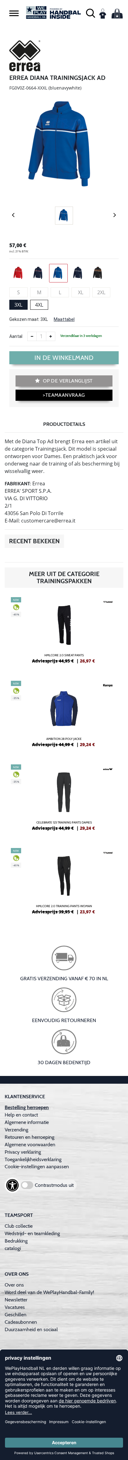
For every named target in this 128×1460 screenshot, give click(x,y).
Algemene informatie (27, 1122)
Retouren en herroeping (29, 1137)
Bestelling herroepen (27, 1107)
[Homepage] (53, 12)
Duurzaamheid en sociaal (31, 1329)
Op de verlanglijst (67, 381)
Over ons (14, 1285)
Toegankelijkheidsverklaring (33, 1159)
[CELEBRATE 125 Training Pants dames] (64, 800)
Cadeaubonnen (21, 1322)
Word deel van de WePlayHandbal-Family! (49, 1292)
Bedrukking (16, 1241)
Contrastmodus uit (54, 1185)
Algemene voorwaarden (30, 1144)
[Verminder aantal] (32, 336)
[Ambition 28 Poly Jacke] (64, 716)
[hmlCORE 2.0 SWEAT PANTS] (64, 632)
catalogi (13, 1248)
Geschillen (15, 1315)
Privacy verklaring (23, 1152)
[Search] (90, 12)
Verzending (16, 1130)
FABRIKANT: (18, 484)
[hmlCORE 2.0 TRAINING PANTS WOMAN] (64, 883)
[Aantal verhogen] (50, 336)
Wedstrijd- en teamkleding (32, 1233)
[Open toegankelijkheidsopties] (12, 1185)
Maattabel (64, 319)
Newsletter (16, 1300)
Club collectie (19, 1226)
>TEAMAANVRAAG (64, 395)
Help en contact (21, 1115)
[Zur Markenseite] (24, 56)
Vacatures (15, 1307)
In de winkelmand (64, 357)
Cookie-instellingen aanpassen (37, 1166)
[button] (14, 13)
